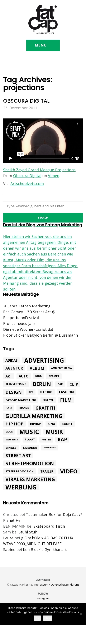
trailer (46, 471)
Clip (74, 384)
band (38, 376)
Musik (54, 432)
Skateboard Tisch (49, 526)
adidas (11, 360)
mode (9, 431)
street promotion (19, 471)
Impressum (41, 584)
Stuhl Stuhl (28, 531)
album (37, 368)
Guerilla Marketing (33, 416)
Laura (8, 537)
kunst (67, 424)
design (13, 392)
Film (66, 400)
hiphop (35, 424)
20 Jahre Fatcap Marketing (27, 305)
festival (48, 400)
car (60, 384)
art (8, 376)
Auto (24, 376)
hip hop (14, 424)
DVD (30, 392)
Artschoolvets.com (27, 183)
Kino (51, 424)
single (10, 447)
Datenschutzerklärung (65, 584)
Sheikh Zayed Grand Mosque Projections (39, 169)
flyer (8, 407)
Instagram (43, 598)
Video (69, 471)
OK (37, 618)
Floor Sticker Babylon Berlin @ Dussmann (40, 335)
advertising (44, 360)
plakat (30, 439)
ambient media (61, 368)
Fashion (66, 392)
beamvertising (15, 384)
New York (11, 439)
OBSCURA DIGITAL (26, 100)
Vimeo (53, 175)
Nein (48, 618)
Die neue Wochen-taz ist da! (28, 329)
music (29, 432)
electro (46, 392)
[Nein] (81, 614)
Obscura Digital (27, 175)
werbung (21, 487)
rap (62, 440)
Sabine (9, 549)
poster (46, 439)
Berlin (42, 384)
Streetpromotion (29, 463)
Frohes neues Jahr (19, 323)
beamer (53, 376)
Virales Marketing (30, 479)
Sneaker (30, 447)
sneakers (49, 447)
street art (18, 455)
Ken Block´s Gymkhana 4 (45, 549)
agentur (14, 368)
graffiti (45, 408)
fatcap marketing (20, 400)
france (24, 408)
